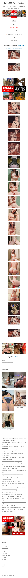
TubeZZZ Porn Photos (14, 3)
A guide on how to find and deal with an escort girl (13, 466)
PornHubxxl (4, 553)
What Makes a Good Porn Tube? (9, 489)
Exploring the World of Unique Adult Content (12, 491)
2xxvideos (4, 550)
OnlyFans (21, 45)
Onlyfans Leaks (14, 30)
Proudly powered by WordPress (7, 575)
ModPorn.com (5, 364)
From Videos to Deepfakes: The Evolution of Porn (13, 507)
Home (14, 24)
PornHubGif (4, 546)
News (14, 37)
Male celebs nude (6, 555)
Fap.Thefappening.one (7, 362)
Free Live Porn (14, 40)
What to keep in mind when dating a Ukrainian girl (13, 487)
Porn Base (4, 557)
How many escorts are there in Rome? (11, 481)
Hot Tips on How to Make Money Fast (10, 505)
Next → (17, 357)
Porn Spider (4, 551)
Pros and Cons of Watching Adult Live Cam (12, 461)
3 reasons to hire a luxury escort (9, 468)
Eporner (4, 360)
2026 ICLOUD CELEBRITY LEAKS (15, 34)
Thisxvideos (5, 548)
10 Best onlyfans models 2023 (9, 492)
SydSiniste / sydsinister (10, 45)
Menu (14, 20)
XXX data (4, 559)
